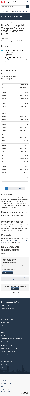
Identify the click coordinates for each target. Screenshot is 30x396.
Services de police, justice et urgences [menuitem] (11, 348)
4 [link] (15, 188)
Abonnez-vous (8, 272)
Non (17, 288)
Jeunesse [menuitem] (3, 371)
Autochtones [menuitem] (4, 364)
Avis (2, 386)
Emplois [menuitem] (3, 316)
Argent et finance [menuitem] (5, 358)
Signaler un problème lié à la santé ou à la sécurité (15, 278)
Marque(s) (5, 38)
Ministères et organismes (8, 308)
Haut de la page (5, 391)
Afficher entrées (7, 79)
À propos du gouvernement (8, 312)
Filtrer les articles (6, 74)
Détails (4, 253)
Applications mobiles (6, 380)
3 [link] (12, 188)
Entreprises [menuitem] (4, 325)
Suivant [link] (20, 188)
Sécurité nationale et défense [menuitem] (8, 342)
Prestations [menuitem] (4, 329)
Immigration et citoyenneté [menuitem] (8, 319)
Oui (13, 288)
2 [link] (9, 188)
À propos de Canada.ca (7, 383)
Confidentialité (5, 390)
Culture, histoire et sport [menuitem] (7, 345)
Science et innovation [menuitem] (6, 361)
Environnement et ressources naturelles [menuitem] (11, 338)
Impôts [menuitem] (3, 335)
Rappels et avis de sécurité (20, 11)
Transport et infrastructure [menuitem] (8, 351)
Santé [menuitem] (2, 332)
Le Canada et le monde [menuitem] (7, 355)
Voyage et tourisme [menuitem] (6, 322)
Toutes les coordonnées (7, 305)
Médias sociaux (5, 377)
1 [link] (6, 188)
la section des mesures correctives (15, 60)
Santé (10, 11)
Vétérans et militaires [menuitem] (6, 368)
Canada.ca (4, 11)
